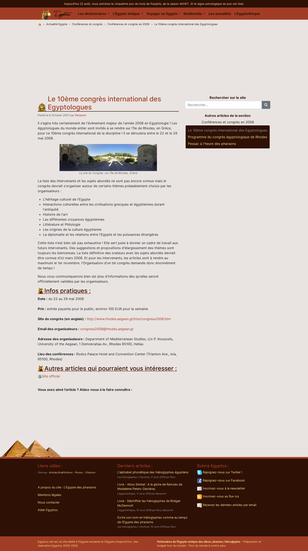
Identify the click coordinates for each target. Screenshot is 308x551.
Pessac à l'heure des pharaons (212, 144)
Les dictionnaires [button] (92, 14)
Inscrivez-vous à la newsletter (223, 488)
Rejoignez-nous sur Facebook (223, 480)
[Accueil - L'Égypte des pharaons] (57, 14)
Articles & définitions (60, 472)
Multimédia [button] (193, 14)
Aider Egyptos (48, 510)
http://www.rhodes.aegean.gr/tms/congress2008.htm (129, 319)
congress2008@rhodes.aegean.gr (107, 329)
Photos (79, 472)
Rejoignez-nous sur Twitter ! (222, 472)
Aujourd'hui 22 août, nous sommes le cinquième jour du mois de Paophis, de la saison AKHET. (127, 3)
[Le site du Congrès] (108, 157)
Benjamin (80, 115)
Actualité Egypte (56, 24)
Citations (90, 472)
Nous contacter (49, 502)
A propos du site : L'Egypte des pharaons (67, 487)
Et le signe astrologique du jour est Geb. (217, 3)
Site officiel (51, 376)
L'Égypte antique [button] (127, 14)
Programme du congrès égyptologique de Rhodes (227, 137)
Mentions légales (49, 495)
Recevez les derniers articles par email (229, 505)
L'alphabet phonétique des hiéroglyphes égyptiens (153, 472)
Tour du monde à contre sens (207, 545)
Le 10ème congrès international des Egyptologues (186, 24)
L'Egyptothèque (247, 14)
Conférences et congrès (87, 24)
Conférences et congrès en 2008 (128, 24)
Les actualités (219, 14)
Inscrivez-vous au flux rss (220, 496)
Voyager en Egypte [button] (162, 14)
